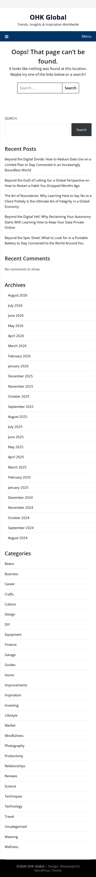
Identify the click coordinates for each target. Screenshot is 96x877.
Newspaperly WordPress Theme (57, 868)
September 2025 (21, 406)
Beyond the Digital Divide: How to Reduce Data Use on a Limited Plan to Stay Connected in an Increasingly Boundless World (48, 164)
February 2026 (19, 356)
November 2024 (20, 507)
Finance (11, 644)
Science (10, 786)
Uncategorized (16, 826)
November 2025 (20, 386)
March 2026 (17, 345)
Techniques (13, 796)
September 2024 (21, 527)
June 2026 (16, 315)
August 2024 (17, 538)
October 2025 (18, 396)
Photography (15, 745)
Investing (12, 705)
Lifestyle (11, 715)
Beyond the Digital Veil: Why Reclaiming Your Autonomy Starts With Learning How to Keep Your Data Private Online (48, 222)
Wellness (11, 846)
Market (10, 725)
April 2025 (16, 457)
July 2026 (15, 305)
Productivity (14, 756)
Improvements (16, 685)
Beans (9, 563)
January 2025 (18, 487)
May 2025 (15, 447)
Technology (13, 806)
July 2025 (15, 426)
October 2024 (18, 517)
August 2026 (17, 295)
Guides (10, 664)
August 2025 (17, 416)
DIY (7, 624)
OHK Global (48, 17)
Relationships (15, 766)
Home (9, 675)
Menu (86, 36)
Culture (10, 604)
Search (11, 118)
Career (10, 584)
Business (11, 574)
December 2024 (20, 497)
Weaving (11, 836)
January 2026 (18, 366)
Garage (10, 654)
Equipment (13, 634)
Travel (9, 816)
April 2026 (16, 335)
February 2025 (19, 477)
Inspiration (13, 695)
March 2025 (17, 467)
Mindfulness (14, 735)
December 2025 (20, 376)
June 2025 (16, 437)
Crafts (9, 594)
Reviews (11, 776)
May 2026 (15, 325)
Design (10, 614)
